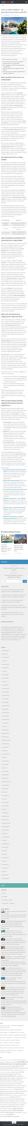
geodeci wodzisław (17, 1076)
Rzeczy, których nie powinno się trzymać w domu (15, 489)
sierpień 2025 (5, 674)
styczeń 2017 (5, 875)
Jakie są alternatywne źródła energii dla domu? (11, 1030)
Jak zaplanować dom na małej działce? (11, 63)
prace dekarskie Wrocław (21, 1095)
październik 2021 (6, 781)
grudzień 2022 (5, 733)
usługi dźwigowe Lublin (12, 1111)
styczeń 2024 (5, 702)
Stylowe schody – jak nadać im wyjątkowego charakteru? (13, 1035)
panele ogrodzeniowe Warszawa (13, 1091)
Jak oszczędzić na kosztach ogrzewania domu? (15, 921)
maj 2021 (4, 799)
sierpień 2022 (5, 747)
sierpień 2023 (5, 716)
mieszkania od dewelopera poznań (8, 1087)
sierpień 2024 (5, 692)
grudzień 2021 (5, 774)
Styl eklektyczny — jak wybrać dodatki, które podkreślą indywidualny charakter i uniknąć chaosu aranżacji (13, 958)
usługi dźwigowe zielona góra (13, 1112)
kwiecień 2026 (5, 664)
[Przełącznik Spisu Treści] (23, 59)
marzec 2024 (5, 699)
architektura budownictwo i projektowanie (14, 1063)
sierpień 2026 (5, 650)
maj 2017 (4, 861)
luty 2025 (4, 681)
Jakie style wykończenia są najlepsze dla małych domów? (13, 69)
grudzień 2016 (5, 878)
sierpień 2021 (5, 788)
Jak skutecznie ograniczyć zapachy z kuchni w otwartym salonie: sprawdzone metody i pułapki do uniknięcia (13, 614)
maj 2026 (4, 661)
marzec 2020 (5, 847)
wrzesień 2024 (5, 688)
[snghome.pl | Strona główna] (9, 2)
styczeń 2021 (5, 812)
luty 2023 (4, 726)
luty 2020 (4, 850)
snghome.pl (7, 15)
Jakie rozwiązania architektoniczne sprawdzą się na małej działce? (13, 66)
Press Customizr (20, 1124)
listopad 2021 (5, 778)
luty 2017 (4, 871)
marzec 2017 (5, 868)
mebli (17, 223)
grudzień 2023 (5, 705)
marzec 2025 (5, 678)
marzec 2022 (5, 764)
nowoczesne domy (11, 1089)
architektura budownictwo (10, 1062)
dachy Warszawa (7, 1072)
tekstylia (16, 348)
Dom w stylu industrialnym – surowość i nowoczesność (13, 1037)
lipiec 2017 (4, 854)
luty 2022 (4, 768)
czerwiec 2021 (5, 795)
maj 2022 (4, 757)
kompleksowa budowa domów (11, 1080)
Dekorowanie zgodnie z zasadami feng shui (10, 1040)
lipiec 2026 (4, 654)
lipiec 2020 (4, 833)
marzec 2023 (5, 723)
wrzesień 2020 (5, 826)
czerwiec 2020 (5, 837)
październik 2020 (6, 823)
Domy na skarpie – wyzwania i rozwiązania (10, 1042)
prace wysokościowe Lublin (4, 1097)
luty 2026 (4, 671)
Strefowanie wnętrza (7, 900)
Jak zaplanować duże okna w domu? (13, 931)
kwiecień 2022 (5, 761)
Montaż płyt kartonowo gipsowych (11, 480)
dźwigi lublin (13, 1074)
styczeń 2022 (5, 771)
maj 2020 (4, 840)
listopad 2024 (5, 685)
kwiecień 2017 (5, 864)
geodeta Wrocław (5, 1078)
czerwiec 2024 (5, 695)
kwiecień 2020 (5, 844)
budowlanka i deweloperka (13, 1070)
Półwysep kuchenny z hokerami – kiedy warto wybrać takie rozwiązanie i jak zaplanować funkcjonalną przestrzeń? (14, 607)
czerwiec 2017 (5, 857)
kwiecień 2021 (5, 802)
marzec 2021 (5, 806)
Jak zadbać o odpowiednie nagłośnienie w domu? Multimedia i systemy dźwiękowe (6, 548)
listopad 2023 (5, 709)
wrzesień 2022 (5, 743)
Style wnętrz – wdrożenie (8, 903)
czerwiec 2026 (5, 657)
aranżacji (20, 278)
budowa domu (12, 1068)
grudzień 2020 (5, 816)
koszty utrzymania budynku (19, 1085)
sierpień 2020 (5, 830)
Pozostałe (4, 896)
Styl (6, 325)
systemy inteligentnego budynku (12, 1104)
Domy (2, 5)
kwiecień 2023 (5, 719)
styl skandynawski (5, 340)
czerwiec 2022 (5, 754)
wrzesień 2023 (5, 712)
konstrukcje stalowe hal (11, 1083)
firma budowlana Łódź (10, 1075)
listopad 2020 (5, 819)
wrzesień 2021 (5, 785)
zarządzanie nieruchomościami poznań (9, 1115)
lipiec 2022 (4, 750)
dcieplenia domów (15, 1072)
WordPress (10, 1124)
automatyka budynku (5, 1066)
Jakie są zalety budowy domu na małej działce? (13, 61)
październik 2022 (6, 740)
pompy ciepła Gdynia (13, 1095)
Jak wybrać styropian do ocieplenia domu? (9, 1045)
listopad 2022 (5, 737)
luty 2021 (4, 809)
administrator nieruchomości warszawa (6, 1060)
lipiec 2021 (4, 792)
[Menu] (26, 2)
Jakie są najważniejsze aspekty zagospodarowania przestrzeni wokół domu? (14, 72)
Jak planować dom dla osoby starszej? (13, 939)
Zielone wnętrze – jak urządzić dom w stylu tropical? (12, 1032)
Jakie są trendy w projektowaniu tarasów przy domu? (12, 1047)
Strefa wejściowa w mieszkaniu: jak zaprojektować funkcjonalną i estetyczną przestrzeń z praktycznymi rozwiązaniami (12, 1009)
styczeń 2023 (5, 730)
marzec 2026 (5, 667)
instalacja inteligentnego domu (18, 1078)
